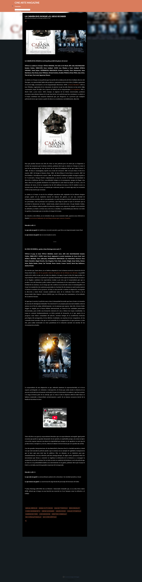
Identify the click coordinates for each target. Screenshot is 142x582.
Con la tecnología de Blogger (71, 577)
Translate (26, 11)
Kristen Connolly (59, 514)
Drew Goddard (48, 511)
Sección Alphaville (33, 517)
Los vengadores (75, 89)
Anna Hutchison (46, 508)
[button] (26, 21)
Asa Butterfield (61, 508)
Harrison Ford (31, 514)
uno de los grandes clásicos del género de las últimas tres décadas (57, 273)
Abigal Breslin (31, 508)
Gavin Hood (61, 511)
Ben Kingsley (74, 508)
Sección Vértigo (49, 517)
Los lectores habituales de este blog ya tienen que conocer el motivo (50, 218)
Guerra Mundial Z (74, 84)
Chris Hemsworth (32, 511)
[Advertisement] (33, 548)
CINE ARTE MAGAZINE (27, 2)
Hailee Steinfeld (74, 511)
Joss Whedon (44, 514)
